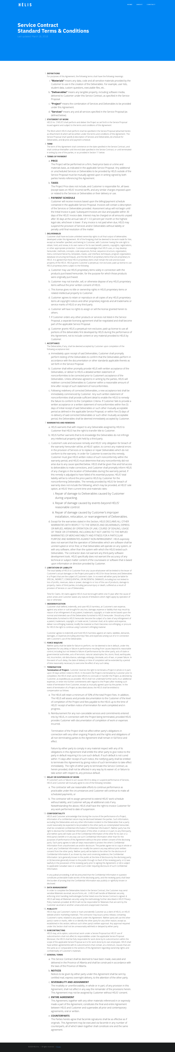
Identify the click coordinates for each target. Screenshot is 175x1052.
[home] (25, 4)
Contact (151, 4)
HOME (130, 4)
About (140, 4)
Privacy (58, 1047)
